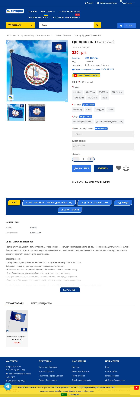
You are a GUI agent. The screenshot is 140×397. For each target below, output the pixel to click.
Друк (82, 117)
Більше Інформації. (85, 391)
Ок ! (63, 394)
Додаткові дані (79, 141)
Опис (14, 203)
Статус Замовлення (116, 380)
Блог (107, 367)
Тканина (83, 105)
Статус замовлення (108, 3)
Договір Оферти (46, 371)
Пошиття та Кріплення (90, 128)
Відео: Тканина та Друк (88, 75)
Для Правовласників (81, 380)
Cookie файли (111, 371)
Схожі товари (15, 303)
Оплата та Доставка (97, 203)
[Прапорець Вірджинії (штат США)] (17, 321)
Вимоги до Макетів (80, 371)
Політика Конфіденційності (51, 376)
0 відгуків (86, 47)
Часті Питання (78, 376)
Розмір (76, 87)
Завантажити (71, 210)
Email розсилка (112, 376)
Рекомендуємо (41, 303)
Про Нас (75, 367)
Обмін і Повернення (48, 380)
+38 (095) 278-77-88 (17, 381)
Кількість (76, 154)
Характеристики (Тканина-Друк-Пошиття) (49, 203)
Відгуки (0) (123, 203)
